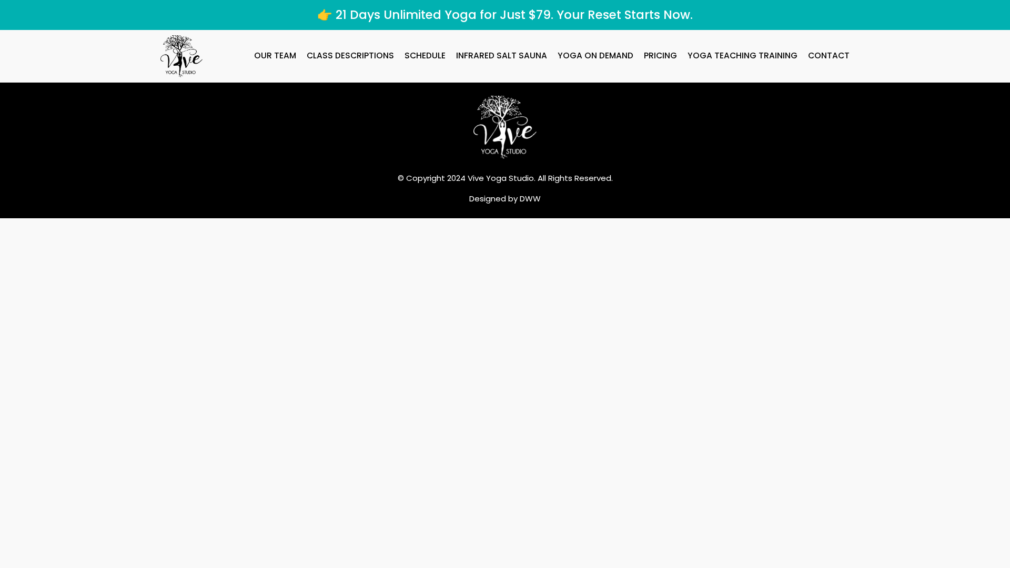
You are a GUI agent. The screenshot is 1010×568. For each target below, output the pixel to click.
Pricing (660, 55)
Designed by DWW (505, 198)
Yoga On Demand (595, 55)
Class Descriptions (350, 55)
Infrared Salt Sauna (501, 55)
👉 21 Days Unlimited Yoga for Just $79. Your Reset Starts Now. (505, 14)
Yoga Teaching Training (742, 55)
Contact (829, 55)
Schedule (425, 55)
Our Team (275, 55)
